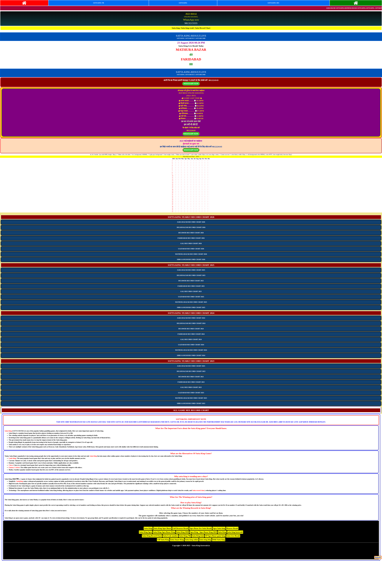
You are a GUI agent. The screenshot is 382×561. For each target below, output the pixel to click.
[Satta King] (24, 3)
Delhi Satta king (218, 540)
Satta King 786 (185, 536)
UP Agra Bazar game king (215, 536)
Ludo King (12, 458)
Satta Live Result (233, 536)
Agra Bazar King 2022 (208, 532)
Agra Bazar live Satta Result (201, 528)
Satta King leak (198, 536)
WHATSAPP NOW (191, 150)
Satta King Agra (145, 532)
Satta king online (191, 540)
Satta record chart (198, 490)
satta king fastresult (235, 532)
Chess (11, 465)
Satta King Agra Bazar (162, 528)
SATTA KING (183, 3)
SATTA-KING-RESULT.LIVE (191, 35)
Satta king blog (205, 540)
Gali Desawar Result (180, 528)
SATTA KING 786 (98, 3)
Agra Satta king (219, 528)
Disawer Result (232, 528)
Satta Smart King (177, 540)
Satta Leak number (170, 536)
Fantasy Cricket (14, 467)
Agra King (194, 532)
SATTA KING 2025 (273, 3)
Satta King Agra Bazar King (164, 532)
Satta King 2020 (182, 532)
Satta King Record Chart (152, 536)
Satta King (8, 431)
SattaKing (19, 481)
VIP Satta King (163, 540)
